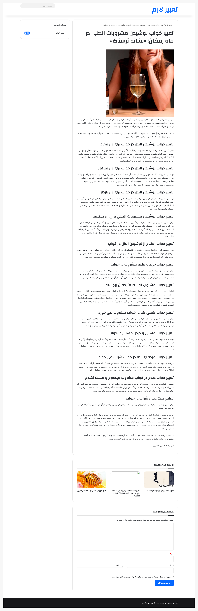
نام (172, 554)
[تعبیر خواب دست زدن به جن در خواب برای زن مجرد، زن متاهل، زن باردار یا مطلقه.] (125, 479)
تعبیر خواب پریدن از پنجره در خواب (160, 490)
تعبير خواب (159, 25)
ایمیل (171, 565)
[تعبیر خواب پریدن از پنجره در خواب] (159, 479)
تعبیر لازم (168, 25)
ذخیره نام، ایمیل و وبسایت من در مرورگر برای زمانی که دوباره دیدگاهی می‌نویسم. (141, 577)
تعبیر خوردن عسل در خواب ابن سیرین (91, 490)
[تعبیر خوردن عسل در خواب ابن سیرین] (91, 479)
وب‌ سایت (119, 565)
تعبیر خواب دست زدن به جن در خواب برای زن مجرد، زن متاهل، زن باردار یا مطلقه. (125, 493)
